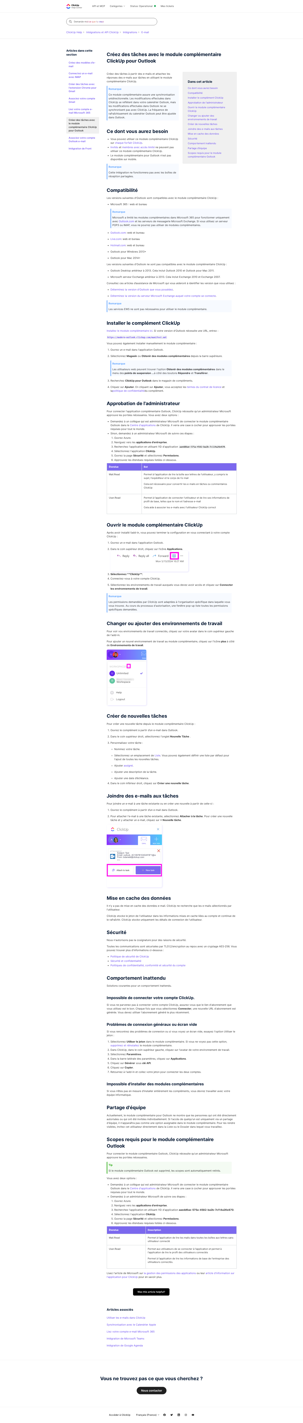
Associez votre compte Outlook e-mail (82, 139)
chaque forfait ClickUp (128, 142)
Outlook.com (126, 221)
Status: (141, 6)
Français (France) (146, 1414)
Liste (157, 755)
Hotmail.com (118, 245)
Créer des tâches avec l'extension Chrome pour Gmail (82, 88)
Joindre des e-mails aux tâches (205, 128)
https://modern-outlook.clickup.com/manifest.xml (137, 337)
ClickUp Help (74, 32)
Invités (114, 147)
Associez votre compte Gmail (82, 100)
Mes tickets (167, 6)
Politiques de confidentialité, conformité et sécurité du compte (147, 965)
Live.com (115, 239)
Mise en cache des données (203, 133)
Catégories (116, 6)
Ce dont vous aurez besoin (203, 88)
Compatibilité (195, 92)
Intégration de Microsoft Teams (125, 1338)
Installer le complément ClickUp (205, 97)
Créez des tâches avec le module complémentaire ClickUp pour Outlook (83, 125)
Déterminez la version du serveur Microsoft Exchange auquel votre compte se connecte (163, 295)
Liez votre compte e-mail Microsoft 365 (131, 1331)
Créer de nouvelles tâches (202, 124)
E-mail (145, 32)
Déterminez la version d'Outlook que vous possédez (141, 289)
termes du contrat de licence (204, 387)
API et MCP (98, 6)
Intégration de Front (80, 148)
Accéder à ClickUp (119, 1414)
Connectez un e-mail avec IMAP (80, 75)
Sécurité (192, 138)
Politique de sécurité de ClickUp (129, 956)
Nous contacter (151, 1390)
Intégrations (130, 32)
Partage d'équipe (197, 148)
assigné (128, 765)
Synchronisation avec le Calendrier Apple (131, 1324)
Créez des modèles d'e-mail (82, 64)
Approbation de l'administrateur (205, 102)
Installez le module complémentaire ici (129, 330)
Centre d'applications (143, 425)
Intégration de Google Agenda (125, 1345)
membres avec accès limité (138, 147)
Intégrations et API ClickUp (102, 32)
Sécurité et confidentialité (125, 960)
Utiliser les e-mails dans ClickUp (126, 1317)
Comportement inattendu (202, 143)
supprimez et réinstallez (124, 1045)
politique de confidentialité (129, 390)
